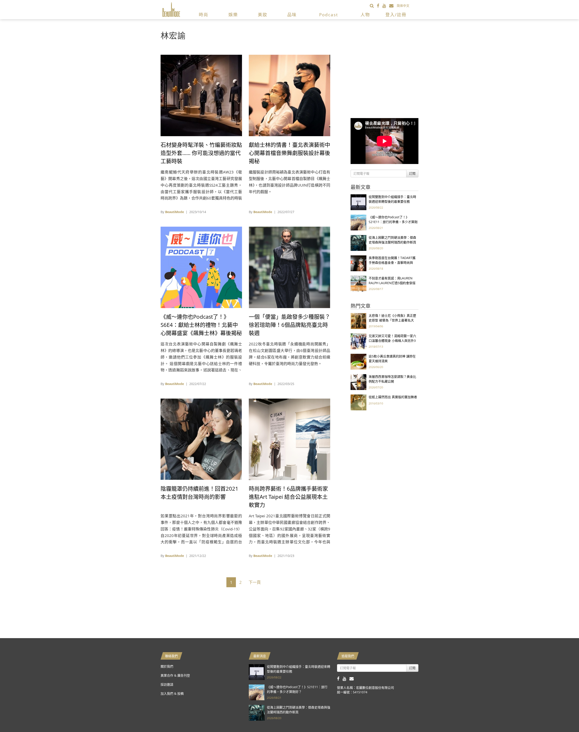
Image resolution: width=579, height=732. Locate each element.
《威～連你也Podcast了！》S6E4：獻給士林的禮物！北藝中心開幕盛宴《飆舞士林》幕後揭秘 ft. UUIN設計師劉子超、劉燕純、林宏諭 (201, 333)
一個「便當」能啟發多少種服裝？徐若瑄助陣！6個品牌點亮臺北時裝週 (289, 325)
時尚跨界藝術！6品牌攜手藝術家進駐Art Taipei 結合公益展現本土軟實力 (288, 497)
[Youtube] (385, 5)
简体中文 (403, 5)
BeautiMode (174, 212)
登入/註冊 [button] (395, 15)
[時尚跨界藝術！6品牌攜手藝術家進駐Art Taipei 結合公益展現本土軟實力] (289, 439)
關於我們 (167, 666)
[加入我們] (393, 5)
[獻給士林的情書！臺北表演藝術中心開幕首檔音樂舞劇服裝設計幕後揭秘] (289, 95)
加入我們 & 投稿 (172, 693)
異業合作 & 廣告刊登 (175, 675)
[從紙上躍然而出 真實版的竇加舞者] (358, 402)
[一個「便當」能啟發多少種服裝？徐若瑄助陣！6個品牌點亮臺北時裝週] (289, 267)
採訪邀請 (167, 684)
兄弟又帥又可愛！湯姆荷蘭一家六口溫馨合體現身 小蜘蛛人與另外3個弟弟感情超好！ (392, 340)
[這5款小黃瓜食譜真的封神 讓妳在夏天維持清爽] (358, 361)
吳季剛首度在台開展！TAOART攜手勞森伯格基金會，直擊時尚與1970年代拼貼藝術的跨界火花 (392, 262)
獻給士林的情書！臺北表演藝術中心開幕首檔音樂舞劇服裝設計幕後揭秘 (289, 153)
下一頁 (255, 582)
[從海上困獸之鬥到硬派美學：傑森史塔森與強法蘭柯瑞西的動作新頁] (358, 242)
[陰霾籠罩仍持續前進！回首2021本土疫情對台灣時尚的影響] (201, 439)
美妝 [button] (262, 15)
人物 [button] (365, 15)
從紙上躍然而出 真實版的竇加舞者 (393, 397)
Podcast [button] (328, 15)
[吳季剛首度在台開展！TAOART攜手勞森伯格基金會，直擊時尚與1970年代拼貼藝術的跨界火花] (358, 263)
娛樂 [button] (233, 15)
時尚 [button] (203, 15)
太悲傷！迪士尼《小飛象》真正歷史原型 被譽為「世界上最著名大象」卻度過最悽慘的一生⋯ (392, 320)
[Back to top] (564, 717)
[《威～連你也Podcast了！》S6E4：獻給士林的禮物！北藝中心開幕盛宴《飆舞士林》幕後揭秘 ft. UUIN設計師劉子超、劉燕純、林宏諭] (201, 267)
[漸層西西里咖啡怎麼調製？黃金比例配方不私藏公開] (358, 382)
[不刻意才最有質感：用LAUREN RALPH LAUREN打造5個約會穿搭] (358, 283)
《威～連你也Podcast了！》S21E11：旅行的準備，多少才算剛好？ (393, 222)
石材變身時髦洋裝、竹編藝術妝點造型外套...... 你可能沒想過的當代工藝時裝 (201, 153)
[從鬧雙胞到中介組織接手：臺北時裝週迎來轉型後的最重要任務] (358, 202)
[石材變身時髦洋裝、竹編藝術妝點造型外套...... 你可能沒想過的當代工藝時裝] (201, 95)
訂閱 (412, 173)
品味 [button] (292, 15)
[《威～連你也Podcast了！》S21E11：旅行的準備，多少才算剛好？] (358, 222)
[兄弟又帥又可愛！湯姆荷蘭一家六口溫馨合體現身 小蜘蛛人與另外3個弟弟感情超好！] (358, 341)
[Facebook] (379, 5)
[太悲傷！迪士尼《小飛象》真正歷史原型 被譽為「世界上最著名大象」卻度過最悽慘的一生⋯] (358, 320)
